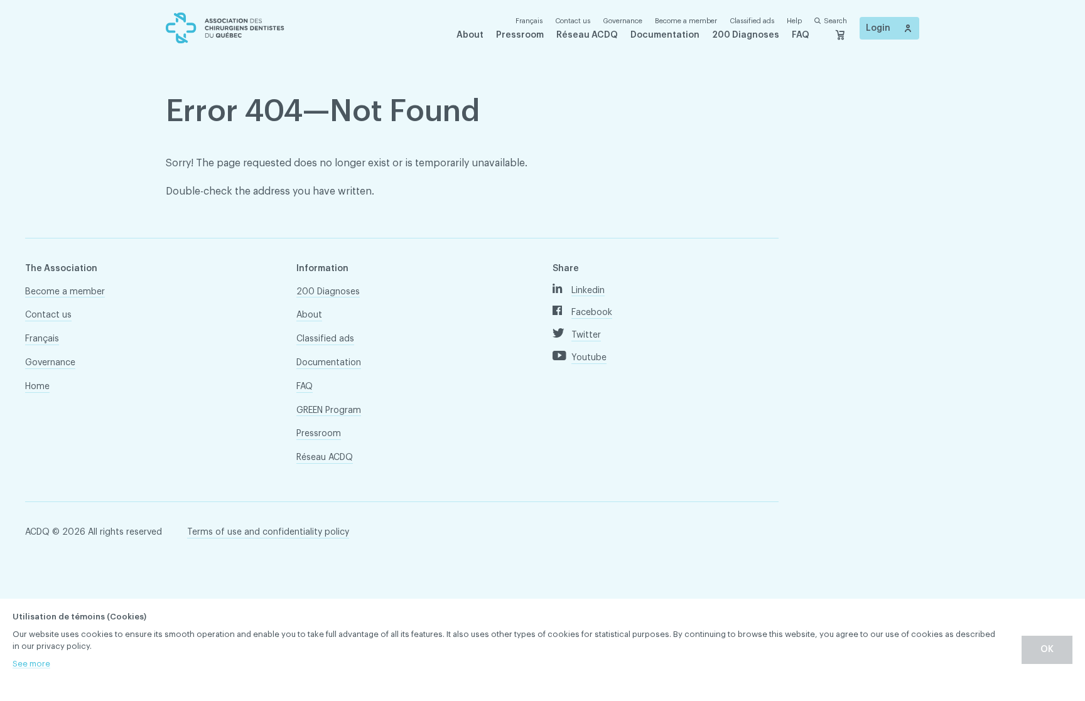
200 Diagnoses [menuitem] (745, 35)
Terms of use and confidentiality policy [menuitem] (268, 532)
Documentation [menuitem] (664, 35)
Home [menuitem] (37, 386)
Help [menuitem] (794, 21)
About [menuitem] (469, 35)
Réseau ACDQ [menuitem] (587, 35)
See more (31, 664)
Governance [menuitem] (622, 21)
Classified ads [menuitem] (752, 21)
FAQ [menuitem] (800, 35)
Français (529, 21)
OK (1047, 649)
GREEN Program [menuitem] (328, 410)
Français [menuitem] (42, 338)
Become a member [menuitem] (686, 21)
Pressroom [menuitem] (520, 35)
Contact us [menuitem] (572, 21)
